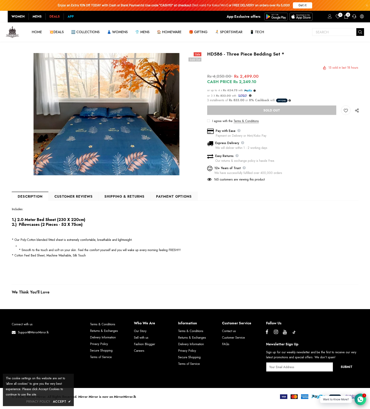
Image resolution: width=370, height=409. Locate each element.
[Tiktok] (294, 332)
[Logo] (12, 32)
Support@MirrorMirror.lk (33, 332)
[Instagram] (275, 332)
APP (71, 16)
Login (329, 17)
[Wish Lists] (346, 110)
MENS (37, 16)
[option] (106, 114)
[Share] (356, 110)
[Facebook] (266, 332)
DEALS (55, 16)
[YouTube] (285, 332)
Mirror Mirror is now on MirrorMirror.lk (107, 397)
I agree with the (222, 121)
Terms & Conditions (246, 121)
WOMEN (18, 16)
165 (216, 179)
